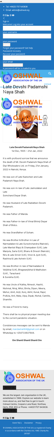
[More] (46, 354)
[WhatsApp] (26, 354)
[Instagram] (5, 15)
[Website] (11, 15)
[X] (12, 354)
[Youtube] (13, 15)
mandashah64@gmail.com (26, 329)
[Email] (32, 354)
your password (10, 41)
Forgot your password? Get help (18, 48)
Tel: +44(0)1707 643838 (17, 7)
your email (8, 61)
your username (10, 32)
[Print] (39, 354)
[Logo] (21, 110)
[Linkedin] (8, 15)
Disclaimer (28, 423)
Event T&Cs (17, 423)
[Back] (4, 18)
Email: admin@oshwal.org (17, 10)
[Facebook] (3, 15)
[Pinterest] (19, 354)
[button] (5, 92)
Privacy (38, 423)
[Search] (50, 73)
